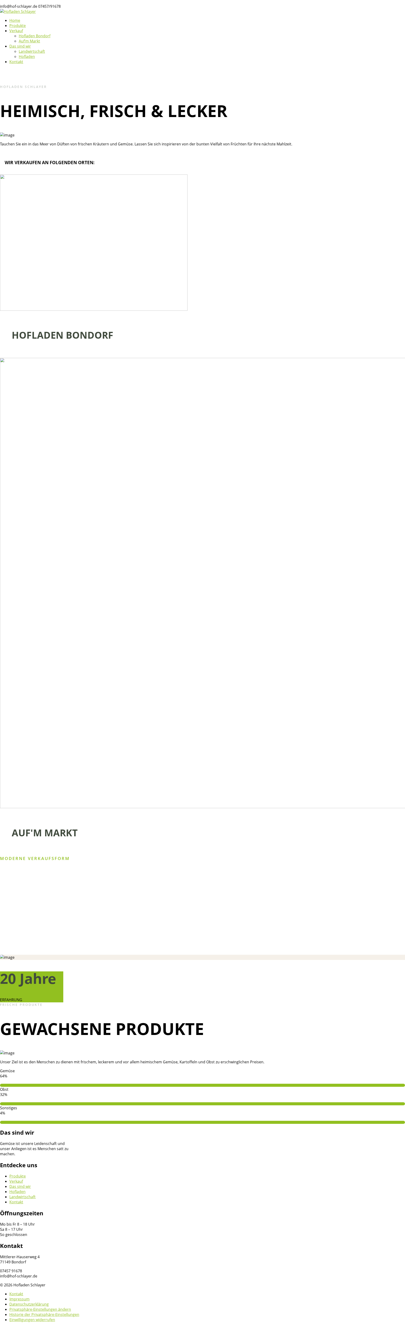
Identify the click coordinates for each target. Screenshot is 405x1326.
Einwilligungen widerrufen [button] (32, 1319)
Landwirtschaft (22, 1196)
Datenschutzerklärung (29, 1304)
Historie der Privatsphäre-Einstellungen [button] (44, 1314)
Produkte (17, 1176)
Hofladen (17, 1191)
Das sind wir (20, 1186)
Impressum (19, 1299)
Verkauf (16, 1181)
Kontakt (16, 1202)
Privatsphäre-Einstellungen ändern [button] (40, 1309)
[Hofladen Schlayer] (18, 11)
